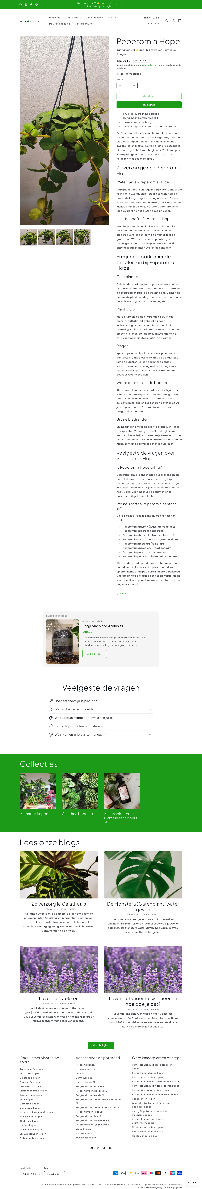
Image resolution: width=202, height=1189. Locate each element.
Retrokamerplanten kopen (147, 1077)
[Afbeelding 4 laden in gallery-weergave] (82, 237)
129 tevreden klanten (159, 50)
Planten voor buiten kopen (147, 1127)
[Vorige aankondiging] (69, 4)
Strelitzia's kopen (29, 1121)
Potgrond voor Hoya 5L (89, 1116)
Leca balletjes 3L (85, 1082)
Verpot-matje (84, 1133)
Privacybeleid (134, 1184)
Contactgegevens (173, 1187)
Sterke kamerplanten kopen (148, 1073)
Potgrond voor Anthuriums (91, 1086)
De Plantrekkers (54, 1184)
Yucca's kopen (28, 1125)
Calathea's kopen (30, 1077)
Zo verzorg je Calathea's (58, 904)
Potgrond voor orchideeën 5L (93, 1120)
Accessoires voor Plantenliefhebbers (120, 816)
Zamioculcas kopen (31, 1129)
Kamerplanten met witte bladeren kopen (156, 1086)
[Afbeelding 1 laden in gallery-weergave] (28, 237)
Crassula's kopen (30, 1082)
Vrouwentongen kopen (33, 1133)
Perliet (79, 1073)
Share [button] (122, 593)
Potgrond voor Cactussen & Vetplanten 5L (99, 1101)
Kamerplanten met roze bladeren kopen (155, 1081)
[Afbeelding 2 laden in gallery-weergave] (46, 237)
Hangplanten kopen (143, 1098)
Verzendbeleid (175, 1184)
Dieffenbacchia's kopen (33, 1090)
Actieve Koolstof (85, 1069)
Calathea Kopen (76, 814)
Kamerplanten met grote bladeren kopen (152, 1067)
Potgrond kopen (85, 1065)
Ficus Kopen (27, 1099)
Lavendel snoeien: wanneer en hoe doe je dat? (143, 1001)
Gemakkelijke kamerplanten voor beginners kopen (151, 1105)
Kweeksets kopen (86, 1137)
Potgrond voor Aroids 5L (103, 626)
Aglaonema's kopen (31, 1069)
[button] (73, 17)
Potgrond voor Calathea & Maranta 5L (98, 1107)
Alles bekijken (101, 1045)
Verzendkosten (149, 65)
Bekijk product (94, 654)
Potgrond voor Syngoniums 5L (93, 1124)
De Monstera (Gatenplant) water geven (143, 906)
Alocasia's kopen (30, 1073)
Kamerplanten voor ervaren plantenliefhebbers (148, 1121)
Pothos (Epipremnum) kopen (36, 1112)
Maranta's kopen (34, 814)
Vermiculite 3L (84, 1077)
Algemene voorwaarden (154, 1184)
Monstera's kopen (30, 1108)
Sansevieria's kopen (31, 1116)
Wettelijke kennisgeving (151, 1187)
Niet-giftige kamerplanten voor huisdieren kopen (150, 1113)
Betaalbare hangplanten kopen (150, 1090)
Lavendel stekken (59, 998)
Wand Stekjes (83, 1129)
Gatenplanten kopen (32, 1138)
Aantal (120, 79)
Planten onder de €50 (144, 1135)
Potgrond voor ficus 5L (89, 1111)
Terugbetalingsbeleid (114, 1184)
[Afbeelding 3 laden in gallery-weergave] (64, 237)
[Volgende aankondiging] (132, 4)
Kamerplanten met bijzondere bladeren (155, 1094)
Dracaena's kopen (30, 1086)
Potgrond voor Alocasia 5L (91, 1090)
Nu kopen (149, 104)
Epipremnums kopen (31, 1095)
